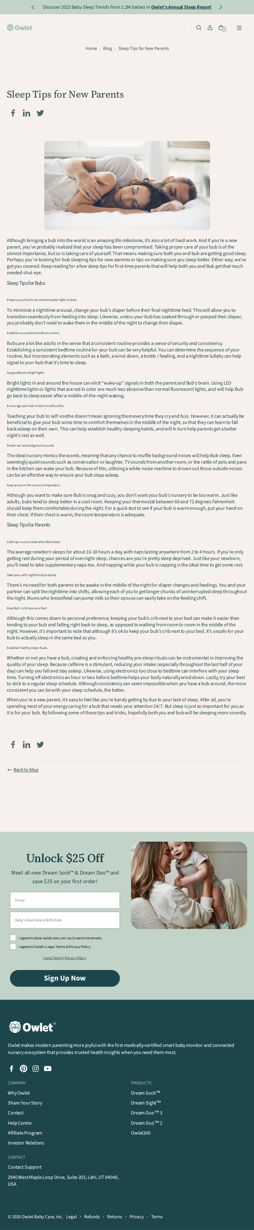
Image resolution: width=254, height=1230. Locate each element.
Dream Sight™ (146, 1103)
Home (91, 48)
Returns (114, 1217)
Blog (107, 48)
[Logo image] (20, 27)
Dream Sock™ (145, 1093)
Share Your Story (25, 1103)
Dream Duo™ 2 (146, 1123)
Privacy (136, 1217)
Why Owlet (19, 1093)
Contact (16, 1112)
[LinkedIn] (26, 113)
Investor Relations (26, 1143)
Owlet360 (141, 1133)
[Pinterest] (23, 1068)
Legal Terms (53, 958)
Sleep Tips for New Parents (143, 48)
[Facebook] (13, 113)
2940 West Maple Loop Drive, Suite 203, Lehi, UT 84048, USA (63, 1181)
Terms (157, 1217)
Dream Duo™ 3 (146, 1112)
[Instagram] (35, 1068)
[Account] (210, 27)
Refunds (92, 1217)
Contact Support (25, 1167)
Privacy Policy (75, 958)
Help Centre (20, 1123)
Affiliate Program (25, 1133)
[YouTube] (47, 1068)
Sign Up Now (65, 978)
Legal (71, 1217)
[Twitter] (40, 113)
